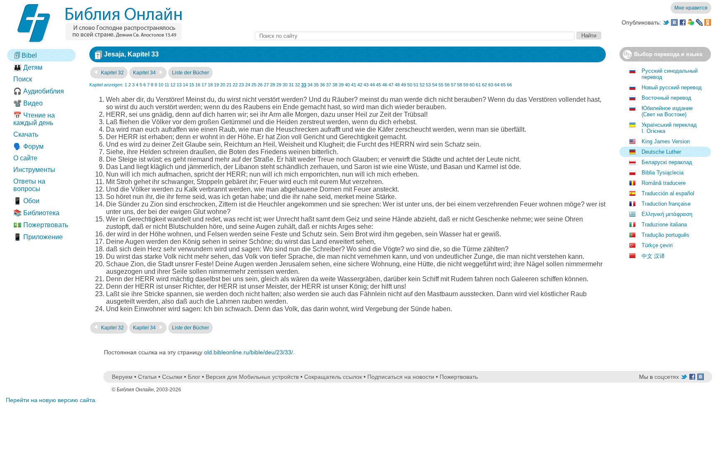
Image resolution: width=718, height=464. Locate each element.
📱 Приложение (38, 237)
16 (197, 84)
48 (397, 84)
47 (391, 84)
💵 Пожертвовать (40, 224)
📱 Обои (26, 200)
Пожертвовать (459, 376)
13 (179, 84)
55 (440, 84)
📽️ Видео (28, 103)
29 (278, 84)
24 (247, 84)
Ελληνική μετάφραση (667, 214)
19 (216, 84)
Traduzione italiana (664, 224)
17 (204, 84)
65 (503, 84)
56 (447, 84)
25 (253, 84)
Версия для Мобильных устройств (252, 376)
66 (509, 84)
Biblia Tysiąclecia (663, 172)
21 (228, 84)
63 (490, 84)
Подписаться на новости (400, 376)
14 (185, 84)
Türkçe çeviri (657, 245)
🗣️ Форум (28, 146)
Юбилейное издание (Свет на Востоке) (667, 111)
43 (366, 84)
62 (484, 84)
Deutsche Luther (661, 152)
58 (459, 84)
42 (359, 84)
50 (409, 84)
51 (415, 84)
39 (341, 84)
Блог (194, 376)
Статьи (147, 376)
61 (478, 84)
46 (384, 84)
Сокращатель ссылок (333, 376)
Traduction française (666, 204)
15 (191, 84)
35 (316, 84)
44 (372, 84)
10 (160, 84)
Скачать (25, 134)
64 (496, 84)
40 (347, 84)
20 (222, 84)
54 (434, 84)
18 (210, 84)
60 (472, 84)
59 (465, 84)
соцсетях (666, 376)
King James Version (666, 141)
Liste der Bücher (190, 73)
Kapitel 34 (145, 73)
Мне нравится (691, 8)
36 (322, 84)
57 (453, 84)
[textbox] (415, 36)
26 (260, 84)
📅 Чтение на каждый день (34, 119)
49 (403, 84)
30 (285, 84)
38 (334, 84)
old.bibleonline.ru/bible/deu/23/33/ (248, 352)
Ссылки (172, 376)
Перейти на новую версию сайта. (51, 400)
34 (309, 84)
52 (422, 84)
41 (353, 84)
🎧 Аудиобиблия (38, 91)
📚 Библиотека (36, 212)
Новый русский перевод (672, 87)
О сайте (25, 158)
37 (328, 84)
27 (266, 84)
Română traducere (664, 183)
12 (172, 84)
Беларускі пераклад (667, 162)
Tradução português (665, 235)
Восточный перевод (666, 98)
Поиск (22, 79)
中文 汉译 (653, 256)
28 (272, 84)
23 (241, 84)
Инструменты (34, 169)
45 (378, 84)
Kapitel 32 (112, 73)
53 (428, 84)
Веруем (122, 376)
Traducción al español (668, 193)
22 (235, 84)
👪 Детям (27, 67)
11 (167, 84)
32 (297, 84)
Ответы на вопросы (29, 185)
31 (291, 84)
